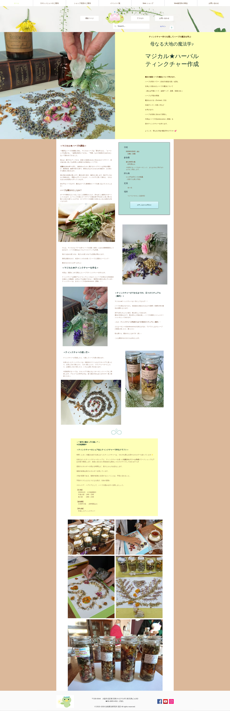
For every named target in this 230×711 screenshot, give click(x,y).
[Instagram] (171, 701)
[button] (171, 26)
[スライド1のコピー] (115, 27)
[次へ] (217, 19)
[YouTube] (165, 701)
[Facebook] (159, 701)
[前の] (13, 19)
